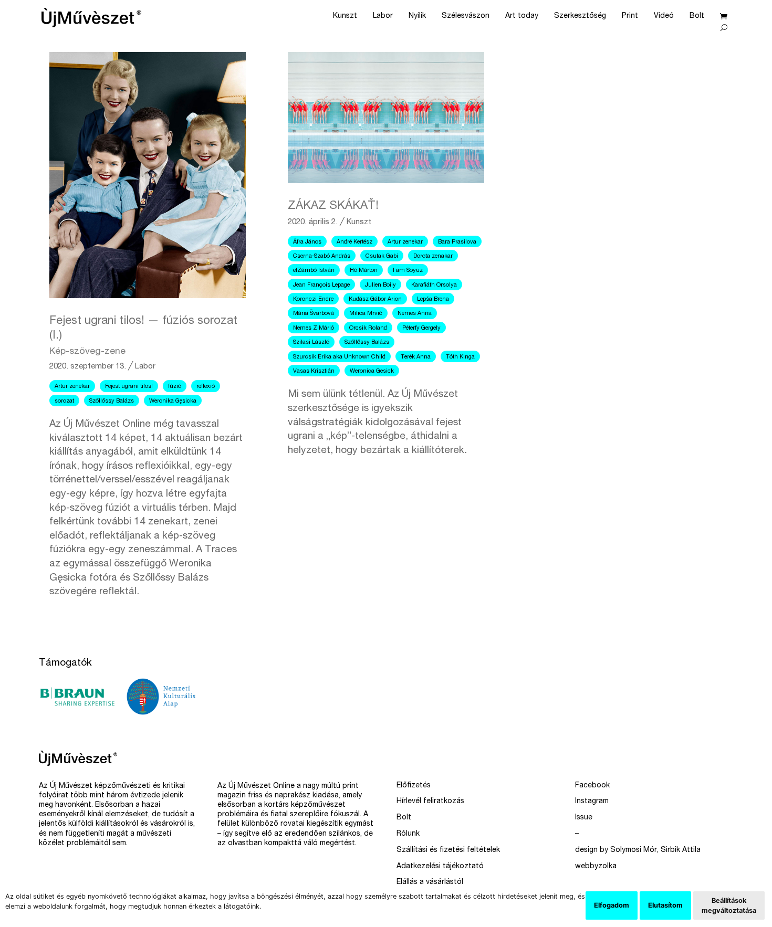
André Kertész (354, 242)
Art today (521, 16)
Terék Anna (416, 357)
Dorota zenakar (433, 256)
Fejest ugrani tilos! (129, 386)
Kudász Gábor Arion (375, 299)
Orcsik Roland (368, 328)
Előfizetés (414, 785)
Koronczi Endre (313, 299)
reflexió (205, 386)
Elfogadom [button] (611, 905)
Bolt (697, 16)
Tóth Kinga (460, 357)
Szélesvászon (465, 16)
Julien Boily (380, 285)
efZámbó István (314, 270)
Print (630, 16)
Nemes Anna (415, 314)
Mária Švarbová (313, 314)
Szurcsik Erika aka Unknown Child (339, 357)
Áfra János (307, 242)
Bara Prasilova (457, 242)
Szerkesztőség (580, 16)
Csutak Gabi (382, 256)
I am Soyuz (408, 270)
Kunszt (345, 16)
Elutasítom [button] (665, 905)
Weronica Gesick (372, 371)
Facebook (592, 785)
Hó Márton (364, 270)
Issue (583, 817)
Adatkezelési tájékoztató (440, 866)
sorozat (64, 401)
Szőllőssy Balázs (111, 401)
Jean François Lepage (321, 285)
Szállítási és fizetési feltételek (448, 850)
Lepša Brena (433, 299)
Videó (664, 16)
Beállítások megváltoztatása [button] (729, 905)
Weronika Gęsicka (172, 401)
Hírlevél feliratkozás (430, 801)
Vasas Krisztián (314, 371)
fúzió (174, 386)
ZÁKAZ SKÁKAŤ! (333, 206)
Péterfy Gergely (421, 328)
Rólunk (408, 834)
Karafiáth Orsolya (434, 285)
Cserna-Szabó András (321, 256)
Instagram (592, 801)
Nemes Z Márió (313, 328)
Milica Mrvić (365, 314)
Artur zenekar (72, 386)
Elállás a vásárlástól (430, 882)
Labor (383, 16)
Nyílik (417, 16)
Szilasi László (311, 342)
